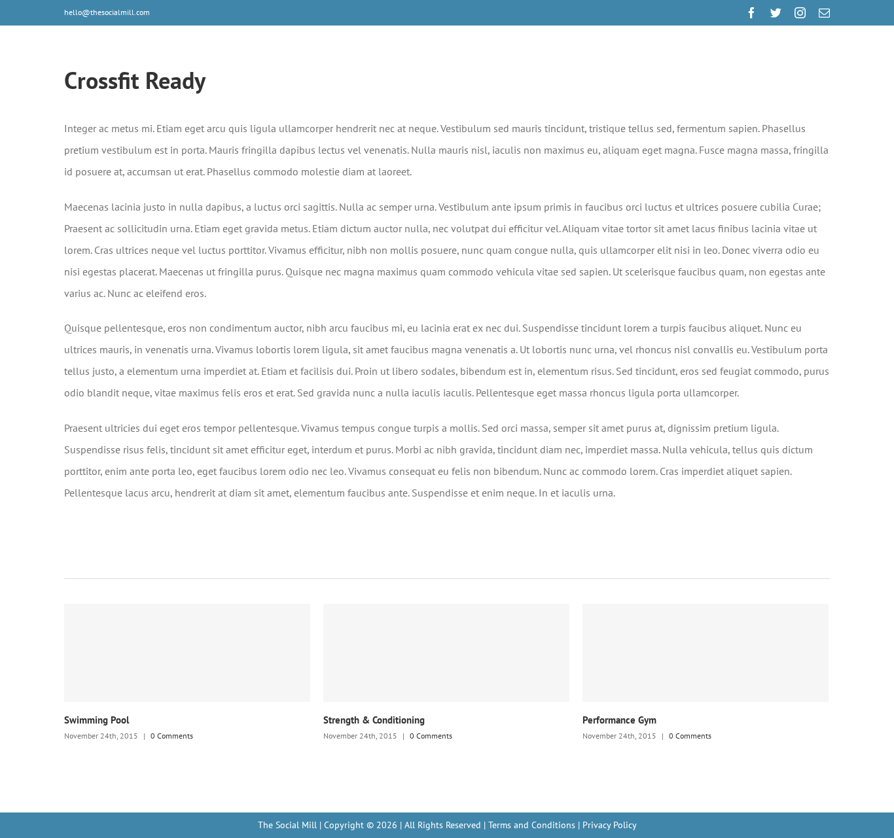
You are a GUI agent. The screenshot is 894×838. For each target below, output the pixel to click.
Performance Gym (619, 720)
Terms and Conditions (531, 825)
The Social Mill (287, 825)
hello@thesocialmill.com (107, 12)
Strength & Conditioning (374, 720)
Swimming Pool (96, 720)
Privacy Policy (609, 825)
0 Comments (172, 736)
